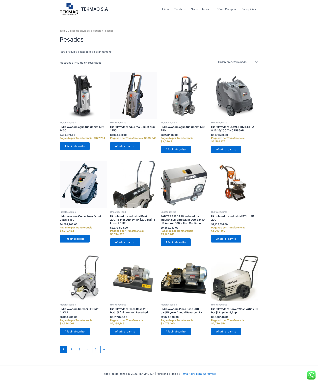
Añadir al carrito (75, 146)
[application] (184, 9)
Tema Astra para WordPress (198, 373)
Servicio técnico (201, 9)
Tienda (178, 9)
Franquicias (248, 9)
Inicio (165, 9)
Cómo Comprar (226, 9)
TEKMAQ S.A (94, 9)
